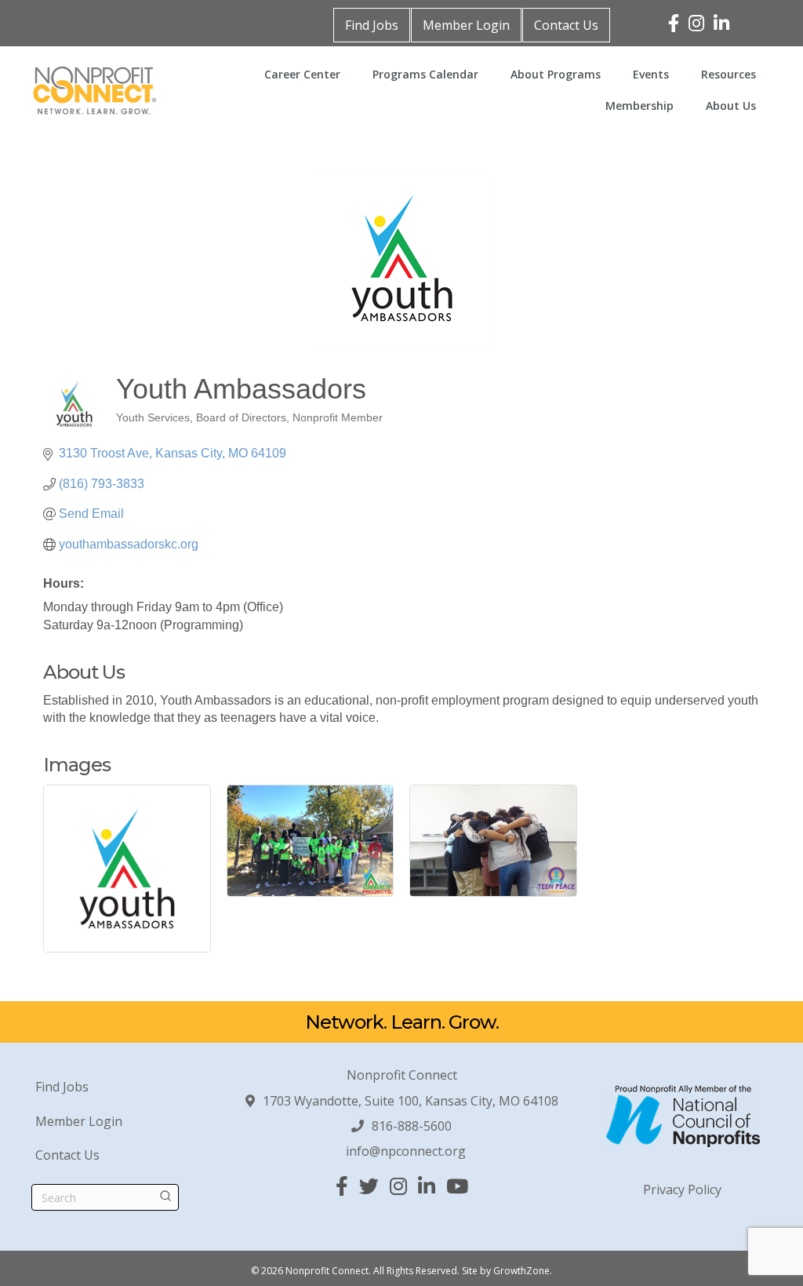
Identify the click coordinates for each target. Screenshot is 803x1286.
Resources (728, 74)
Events (651, 74)
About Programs (556, 74)
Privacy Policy (682, 1189)
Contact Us (566, 25)
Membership (639, 105)
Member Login (466, 25)
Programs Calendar (425, 74)
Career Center (302, 74)
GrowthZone (521, 1270)
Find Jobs (371, 25)
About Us (731, 105)
